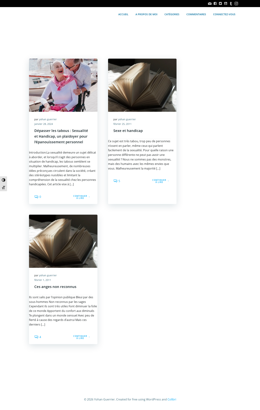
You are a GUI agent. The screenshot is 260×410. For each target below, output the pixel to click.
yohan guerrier (48, 119)
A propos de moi (146, 14)
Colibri (171, 399)
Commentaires (196, 14)
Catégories (171, 14)
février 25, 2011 (122, 124)
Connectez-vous (224, 14)
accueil (123, 14)
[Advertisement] (211, 97)
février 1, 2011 (42, 280)
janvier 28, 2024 (43, 124)
